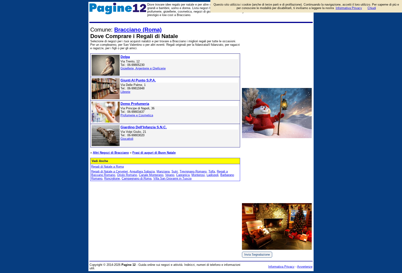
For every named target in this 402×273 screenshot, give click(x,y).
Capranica (183, 175)
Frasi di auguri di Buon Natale (154, 152)
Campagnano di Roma (136, 178)
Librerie (125, 92)
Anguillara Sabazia (142, 171)
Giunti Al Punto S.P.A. (138, 80)
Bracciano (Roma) (138, 29)
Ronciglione (112, 178)
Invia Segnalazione (257, 254)
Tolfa (211, 171)
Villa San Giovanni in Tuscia (172, 178)
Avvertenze (304, 266)
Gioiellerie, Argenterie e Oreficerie (143, 68)
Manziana (163, 171)
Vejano (169, 175)
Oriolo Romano (127, 175)
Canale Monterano (151, 175)
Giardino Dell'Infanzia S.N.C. (144, 127)
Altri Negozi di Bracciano (111, 152)
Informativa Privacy (281, 266)
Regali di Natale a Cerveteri (109, 171)
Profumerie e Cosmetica (137, 115)
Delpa (125, 57)
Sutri (174, 171)
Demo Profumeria (135, 104)
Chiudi (372, 8)
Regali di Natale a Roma (107, 166)
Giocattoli (127, 138)
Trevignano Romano (193, 171)
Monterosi (198, 175)
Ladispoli (212, 175)
